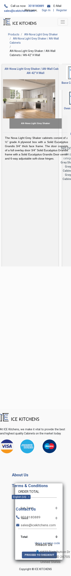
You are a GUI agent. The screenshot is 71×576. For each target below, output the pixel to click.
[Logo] (19, 417)
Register (61, 10)
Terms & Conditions (30, 485)
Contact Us (26, 509)
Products (13, 34)
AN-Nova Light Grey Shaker (41, 34)
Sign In (46, 10)
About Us (20, 475)
